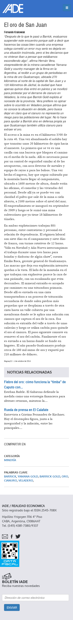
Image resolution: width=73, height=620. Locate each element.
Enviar (12, 607)
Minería (10, 460)
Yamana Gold (28, 476)
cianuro (10, 481)
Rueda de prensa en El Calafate (26, 410)
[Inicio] (12, 8)
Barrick (10, 476)
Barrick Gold (50, 476)
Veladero (25, 481)
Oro (65, 476)
